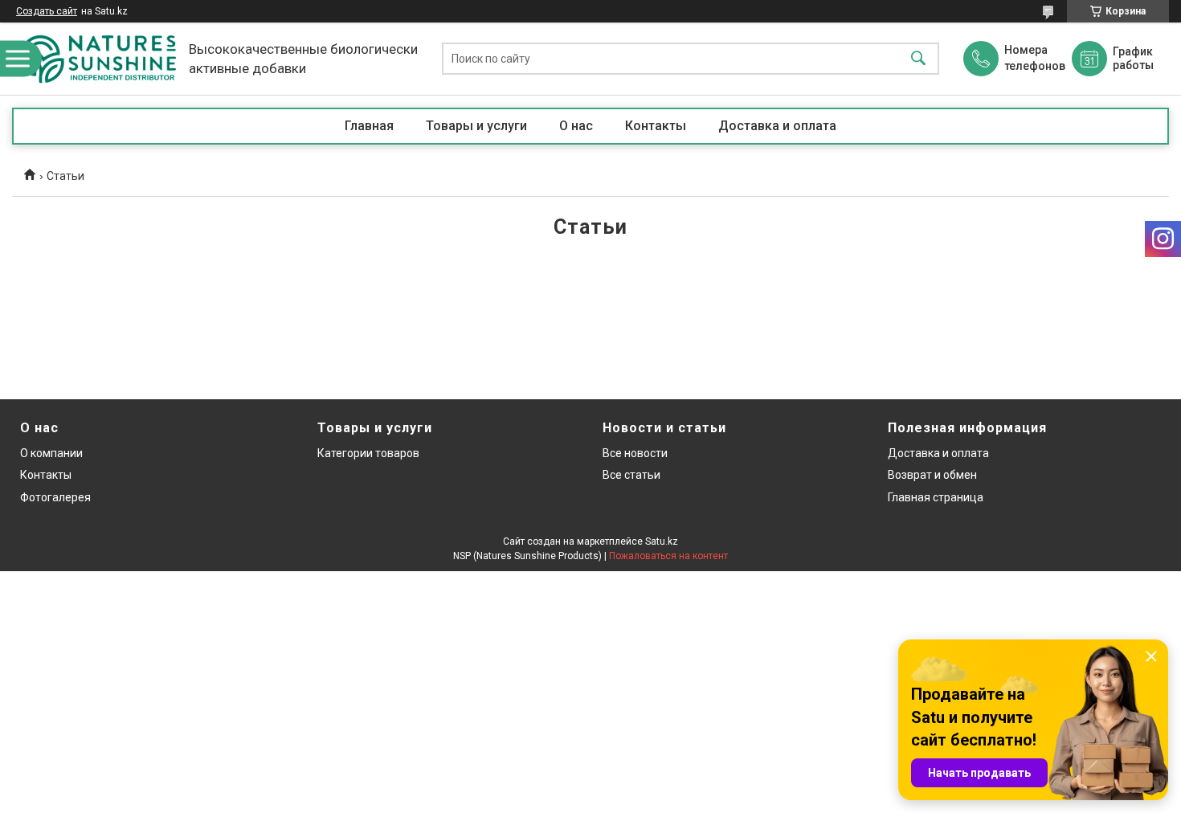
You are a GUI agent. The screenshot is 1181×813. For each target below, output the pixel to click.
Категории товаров (368, 453)
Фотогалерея (55, 497)
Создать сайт (46, 11)
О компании (51, 453)
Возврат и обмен (932, 474)
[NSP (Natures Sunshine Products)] (96, 59)
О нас (576, 125)
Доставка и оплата (777, 125)
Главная (369, 125)
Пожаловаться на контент (668, 556)
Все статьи (631, 474)
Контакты (655, 125)
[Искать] (918, 59)
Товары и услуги (476, 125)
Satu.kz (661, 541)
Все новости (635, 453)
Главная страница (935, 497)
